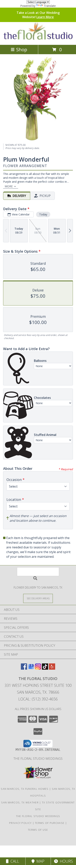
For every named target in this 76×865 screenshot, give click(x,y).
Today (43, 214)
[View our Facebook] (24, 668)
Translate (50, 6)
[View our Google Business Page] (31, 668)
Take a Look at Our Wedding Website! (38, 15)
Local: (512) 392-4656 (38, 699)
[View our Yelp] (52, 668)
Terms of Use (38, 829)
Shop (21, 49)
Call (14, 861)
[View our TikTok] (45, 668)
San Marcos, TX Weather (20, 802)
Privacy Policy (20, 823)
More (9, 186)
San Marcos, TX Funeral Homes (24, 789)
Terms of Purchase (49, 823)
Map (39, 861)
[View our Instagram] (38, 668)
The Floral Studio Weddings (38, 758)
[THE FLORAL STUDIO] (38, 39)
